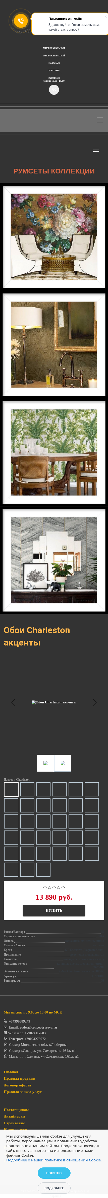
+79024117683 (35, 1033)
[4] (59, 887)
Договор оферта (17, 1085)
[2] (49, 887)
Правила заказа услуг (23, 1092)
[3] (54, 887)
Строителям (14, 1123)
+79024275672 (35, 1039)
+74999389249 (19, 1021)
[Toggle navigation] (101, 121)
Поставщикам (16, 1110)
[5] (63, 887)
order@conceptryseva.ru (38, 1027)
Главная (11, 1072)
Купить (54, 910)
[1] (45, 887)
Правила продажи (19, 1078)
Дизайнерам (14, 1116)
